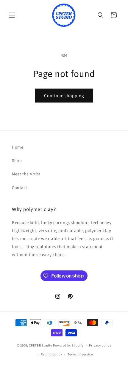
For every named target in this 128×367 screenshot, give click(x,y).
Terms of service (80, 354)
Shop (17, 160)
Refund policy (51, 354)
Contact (19, 187)
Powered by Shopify (68, 345)
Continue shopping (64, 95)
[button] (11, 15)
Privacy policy (100, 345)
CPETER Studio (40, 345)
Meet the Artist (26, 174)
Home (17, 147)
